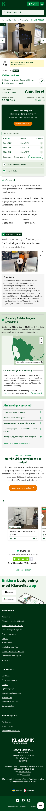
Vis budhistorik (35, 157)
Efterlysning (7, 660)
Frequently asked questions (13, 651)
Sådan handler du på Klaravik (13, 621)
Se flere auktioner (18, 65)
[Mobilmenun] (42, 4)
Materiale (33, 807)
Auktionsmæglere (9, 634)
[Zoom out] (41, 342)
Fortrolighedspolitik (10, 680)
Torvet (16, 20)
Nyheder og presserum (11, 730)
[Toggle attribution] (41, 362)
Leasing (5, 638)
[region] (23, 350)
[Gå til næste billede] (41, 516)
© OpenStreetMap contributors (28, 362)
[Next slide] (43, 40)
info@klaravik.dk (36, 393)
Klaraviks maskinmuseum (11, 693)
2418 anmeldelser (31, 563)
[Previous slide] (2, 40)
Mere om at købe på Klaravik (15, 444)
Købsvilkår (6, 617)
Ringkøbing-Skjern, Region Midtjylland (19, 80)
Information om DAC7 (10, 702)
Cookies (5, 684)
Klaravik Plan (7, 697)
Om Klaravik (6, 676)
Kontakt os (6, 722)
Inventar (25, 20)
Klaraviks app (7, 643)
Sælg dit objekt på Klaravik (12, 625)
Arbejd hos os (7, 726)
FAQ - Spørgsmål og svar (11, 630)
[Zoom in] (41, 339)
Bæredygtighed (8, 706)
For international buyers (11, 656)
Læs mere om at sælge (21, 488)
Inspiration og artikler (10, 647)
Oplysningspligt (8, 689)
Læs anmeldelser (23, 570)
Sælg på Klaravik (21, 124)
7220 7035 (7, 393)
